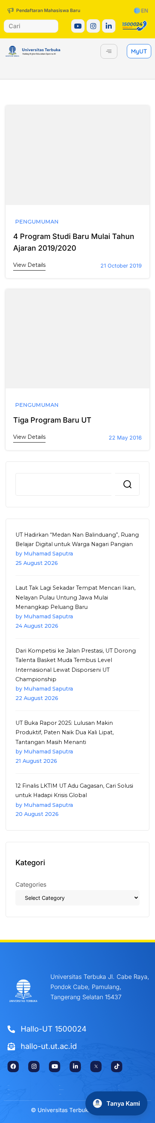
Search (127, 484)
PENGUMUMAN (37, 222)
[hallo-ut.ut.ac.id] (77, 1046)
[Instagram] (93, 26)
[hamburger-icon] (108, 51)
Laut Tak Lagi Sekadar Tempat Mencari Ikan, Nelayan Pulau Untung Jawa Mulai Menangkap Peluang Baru (75, 597)
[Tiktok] (116, 1066)
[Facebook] (13, 1066)
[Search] (45, 26)
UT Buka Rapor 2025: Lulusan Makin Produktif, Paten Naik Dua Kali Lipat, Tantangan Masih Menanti (64, 733)
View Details (29, 265)
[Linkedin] (108, 26)
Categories (30, 884)
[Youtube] (78, 26)
